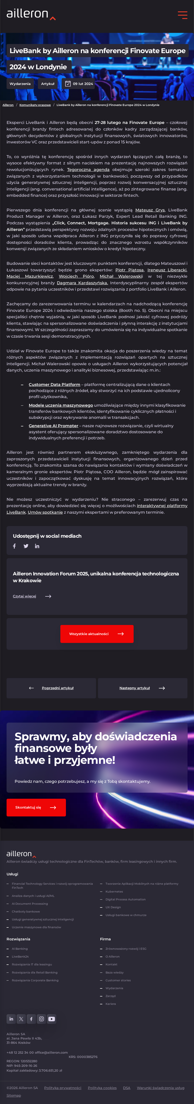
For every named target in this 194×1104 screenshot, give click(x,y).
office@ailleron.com (51, 1052)
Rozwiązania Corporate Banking (36, 980)
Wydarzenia (114, 988)
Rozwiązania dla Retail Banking (35, 972)
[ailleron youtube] (52, 1019)
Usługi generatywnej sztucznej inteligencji (43, 919)
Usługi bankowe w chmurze (126, 915)
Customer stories (118, 980)
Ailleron (8, 105)
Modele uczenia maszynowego (61, 405)
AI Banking (20, 948)
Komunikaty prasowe (35, 105)
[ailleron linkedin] (11, 1019)
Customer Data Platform (54, 384)
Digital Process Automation (126, 899)
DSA (126, 1088)
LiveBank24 (20, 956)
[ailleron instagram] (41, 1019)
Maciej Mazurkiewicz (30, 276)
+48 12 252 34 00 (20, 1052)
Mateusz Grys (150, 210)
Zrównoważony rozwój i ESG (126, 948)
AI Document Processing (30, 903)
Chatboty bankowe (26, 911)
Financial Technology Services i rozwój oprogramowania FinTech (52, 886)
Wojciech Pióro (76, 276)
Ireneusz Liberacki (167, 270)
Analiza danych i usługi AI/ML (33, 896)
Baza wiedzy (115, 972)
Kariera (111, 1004)
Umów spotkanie (45, 512)
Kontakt (111, 964)
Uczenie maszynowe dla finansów (36, 927)
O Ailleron (113, 956)
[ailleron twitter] (21, 1019)
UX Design (113, 907)
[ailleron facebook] (31, 1019)
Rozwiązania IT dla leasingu (32, 964)
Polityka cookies (102, 1088)
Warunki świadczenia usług (160, 1088)
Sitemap (14, 1095)
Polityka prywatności (62, 1088)
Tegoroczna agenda (88, 169)
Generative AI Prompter (53, 425)
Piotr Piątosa (129, 270)
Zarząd (111, 996)
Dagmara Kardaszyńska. (82, 282)
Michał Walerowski (121, 276)
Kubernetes (114, 891)
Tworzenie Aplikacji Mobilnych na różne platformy (142, 883)
